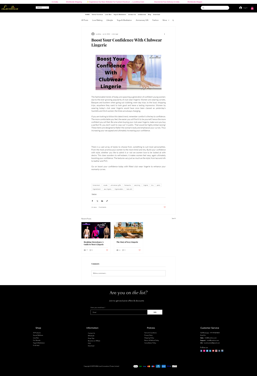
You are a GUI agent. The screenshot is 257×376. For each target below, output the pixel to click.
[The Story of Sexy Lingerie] (128, 230)
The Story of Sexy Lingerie (127, 242)
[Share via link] (107, 201)
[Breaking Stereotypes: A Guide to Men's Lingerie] (95, 230)
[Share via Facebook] (92, 201)
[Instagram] (204, 351)
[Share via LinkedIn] (102, 201)
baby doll (129, 189)
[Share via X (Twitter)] (97, 201)
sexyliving (137, 185)
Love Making (97, 20)
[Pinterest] (216, 351)
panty (158, 185)
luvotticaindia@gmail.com (212, 343)
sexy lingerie (107, 189)
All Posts (84, 20)
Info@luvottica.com (211, 338)
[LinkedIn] (210, 351)
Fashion (155, 20)
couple (105, 185)
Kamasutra (127, 185)
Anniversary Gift (142, 20)
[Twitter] (207, 351)
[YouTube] (213, 351)
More (165, 20)
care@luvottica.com (213, 340)
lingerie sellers (119, 189)
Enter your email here (97, 307)
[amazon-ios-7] (222, 351)
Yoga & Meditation (124, 20)
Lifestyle (109, 20)
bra (152, 185)
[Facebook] (201, 351)
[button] (42, 7)
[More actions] (164, 34)
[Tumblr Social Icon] (219, 351)
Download (91, 346)
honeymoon (96, 185)
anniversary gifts (116, 185)
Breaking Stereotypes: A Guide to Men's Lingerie (94, 243)
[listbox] (42, 7)
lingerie (145, 185)
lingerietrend (96, 189)
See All (174, 218)
